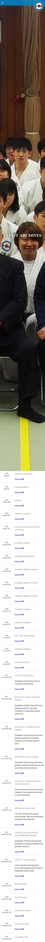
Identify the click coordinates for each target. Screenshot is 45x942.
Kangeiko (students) (23, 609)
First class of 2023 (22, 662)
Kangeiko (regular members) (26, 569)
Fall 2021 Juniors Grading (25, 859)
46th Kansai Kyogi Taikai (25, 808)
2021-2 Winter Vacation (24, 675)
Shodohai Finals (21, 937)
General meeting (21, 487)
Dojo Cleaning (21, 897)
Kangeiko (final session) (24, 556)
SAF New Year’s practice (25, 635)
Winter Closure (21, 884)
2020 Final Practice (23, 910)
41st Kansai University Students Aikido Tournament (28, 782)
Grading (18, 500)
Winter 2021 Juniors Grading (26, 756)
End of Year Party (22, 923)
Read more (18, 479)
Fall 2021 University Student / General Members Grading (27, 834)
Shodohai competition (24, 473)
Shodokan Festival (22, 543)
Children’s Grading (22, 513)
